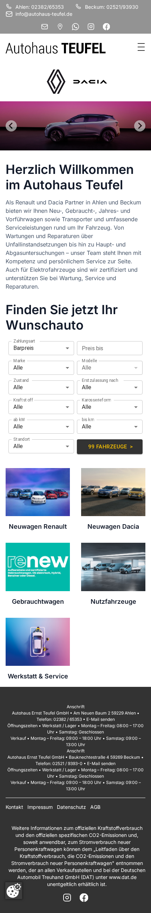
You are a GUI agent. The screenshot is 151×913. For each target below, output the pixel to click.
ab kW (19, 419)
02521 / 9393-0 (67, 763)
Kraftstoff (23, 399)
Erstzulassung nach (100, 380)
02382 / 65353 (67, 719)
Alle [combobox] (18, 367)
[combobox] (104, 348)
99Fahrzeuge (110, 447)
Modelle (89, 360)
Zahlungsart (24, 340)
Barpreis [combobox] (23, 348)
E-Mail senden (100, 719)
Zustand (21, 380)
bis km (88, 419)
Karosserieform (96, 399)
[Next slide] (139, 125)
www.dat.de (123, 877)
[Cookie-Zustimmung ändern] (13, 890)
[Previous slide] (11, 125)
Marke (19, 360)
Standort (21, 439)
